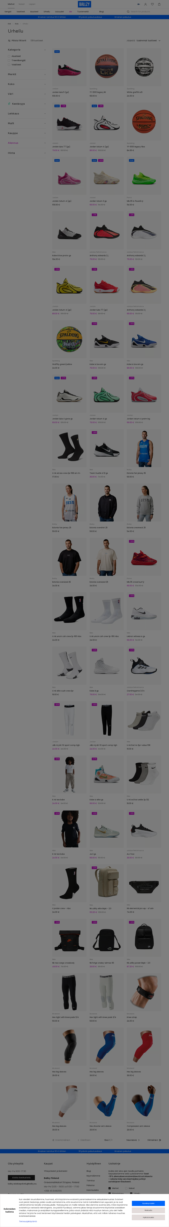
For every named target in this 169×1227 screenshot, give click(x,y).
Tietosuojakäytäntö (28, 1221)
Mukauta (148, 1210)
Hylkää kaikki (148, 1217)
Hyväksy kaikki (148, 1203)
